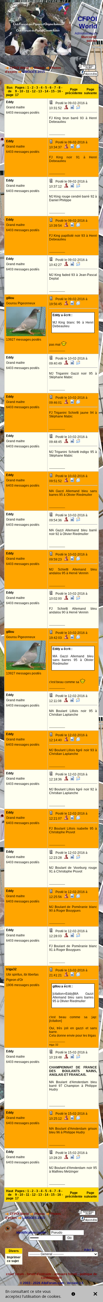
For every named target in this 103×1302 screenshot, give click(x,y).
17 (17, 95)
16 (59, 91)
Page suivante (90, 91)
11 (27, 91)
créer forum (15, 1274)
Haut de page (9, 1194)
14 (46, 91)
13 (40, 91)
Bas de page (9, 91)
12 (34, 91)
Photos (39, 68)
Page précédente (73, 91)
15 (53, 91)
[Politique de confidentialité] (73, 1294)
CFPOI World (19, 68)
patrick (92, 41)
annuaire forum (65, 1274)
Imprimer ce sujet (14, 1259)
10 (21, 91)
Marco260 (88, 37)
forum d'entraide (39, 1274)
